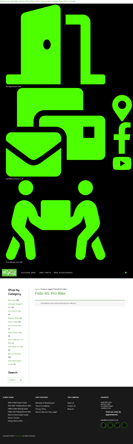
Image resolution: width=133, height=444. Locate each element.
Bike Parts (45, 273)
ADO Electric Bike (14, 326)
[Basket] (125, 272)
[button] (29, 272)
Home (37, 289)
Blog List (70, 409)
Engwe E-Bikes (13, 318)
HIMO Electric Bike (15, 333)
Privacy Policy (41, 409)
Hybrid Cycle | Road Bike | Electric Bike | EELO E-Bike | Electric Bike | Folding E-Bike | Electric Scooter (38, 1)
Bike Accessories (63, 273)
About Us (70, 403)
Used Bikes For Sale (15, 347)
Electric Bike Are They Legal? (46, 412)
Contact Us (71, 406)
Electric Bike (28, 273)
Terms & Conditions (43, 406)
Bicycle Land (18, 436)
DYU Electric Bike (14, 311)
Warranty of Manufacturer (45, 403)
